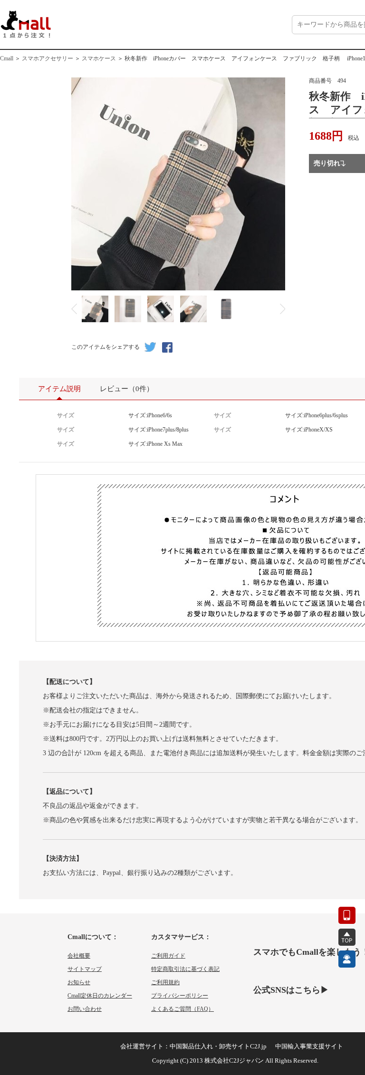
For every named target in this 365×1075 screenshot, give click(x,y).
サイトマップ (84, 969)
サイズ (65, 415)
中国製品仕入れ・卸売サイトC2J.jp (218, 1046)
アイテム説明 (59, 389)
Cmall (6, 58)
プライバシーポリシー (179, 995)
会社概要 (78, 955)
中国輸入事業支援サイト (309, 1046)
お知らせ (78, 982)
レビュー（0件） (127, 389)
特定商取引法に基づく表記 (185, 969)
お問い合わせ (84, 1009)
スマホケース (99, 58)
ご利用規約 (165, 982)
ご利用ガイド (168, 955)
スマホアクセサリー (47, 58)
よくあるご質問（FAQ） (182, 1009)
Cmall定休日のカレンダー (99, 995)
